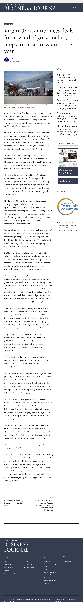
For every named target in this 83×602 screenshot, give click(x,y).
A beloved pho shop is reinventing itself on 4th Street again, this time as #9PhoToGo (67, 91)
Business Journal (29, 568)
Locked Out (50, 563)
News (26, 561)
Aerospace (9, 24)
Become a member (10, 574)
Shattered (50, 580)
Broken (50, 572)
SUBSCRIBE (67, 561)
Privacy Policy (8, 568)
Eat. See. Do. (28, 564)
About (6, 561)
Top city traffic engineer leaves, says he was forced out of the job (66, 78)
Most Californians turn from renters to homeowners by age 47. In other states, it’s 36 (68, 130)
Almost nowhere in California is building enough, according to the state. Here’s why (67, 117)
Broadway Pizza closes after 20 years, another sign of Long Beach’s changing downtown (67, 104)
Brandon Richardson (19, 59)
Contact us (7, 571)
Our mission (8, 564)
